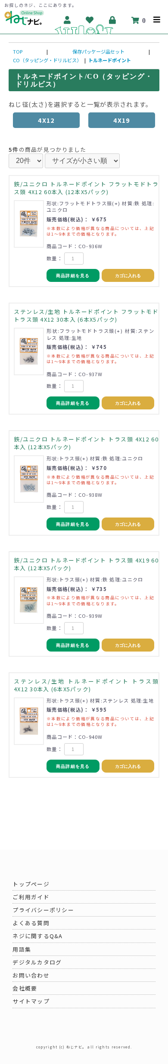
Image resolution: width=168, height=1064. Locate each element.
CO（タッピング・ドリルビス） (47, 60)
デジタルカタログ (37, 962)
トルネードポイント (109, 60)
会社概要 (24, 988)
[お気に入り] (90, 20)
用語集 (21, 949)
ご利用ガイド (31, 897)
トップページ (31, 884)
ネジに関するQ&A (37, 936)
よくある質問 (31, 923)
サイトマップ (31, 1001)
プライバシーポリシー (43, 910)
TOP (17, 51)
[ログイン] (113, 20)
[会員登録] (67, 20)
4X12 (46, 120)
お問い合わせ (31, 975)
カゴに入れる (128, 275)
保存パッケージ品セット (98, 51)
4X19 (121, 120)
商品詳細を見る (73, 275)
